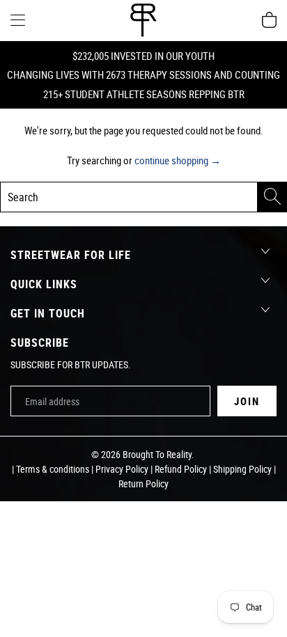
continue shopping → (177, 160)
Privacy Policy (121, 468)
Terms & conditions (52, 468)
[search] (143, 197)
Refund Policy (181, 468)
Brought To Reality (157, 454)
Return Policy (143, 483)
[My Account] (17, 20)
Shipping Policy (242, 468)
